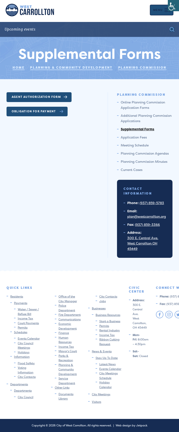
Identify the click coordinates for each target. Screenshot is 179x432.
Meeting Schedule (135, 145)
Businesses (99, 308)
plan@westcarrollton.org (146, 216)
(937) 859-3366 (147, 224)
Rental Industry (109, 330)
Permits (23, 327)
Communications (70, 319)
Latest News (107, 364)
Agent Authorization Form (36, 97)
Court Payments (28, 323)
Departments (19, 384)
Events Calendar (29, 338)
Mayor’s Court (68, 351)
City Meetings (101, 394)
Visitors (96, 402)
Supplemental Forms (137, 129)
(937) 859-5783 (152, 203)
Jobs (102, 301)
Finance (64, 333)
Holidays (23, 352)
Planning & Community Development (68, 369)
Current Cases (131, 169)
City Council (25, 397)
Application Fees (134, 137)
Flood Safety (26, 363)
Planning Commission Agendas (145, 153)
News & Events (102, 351)
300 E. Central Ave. (142, 238)
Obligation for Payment (34, 111)
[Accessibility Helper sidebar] (173, 5)
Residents (16, 296)
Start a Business (109, 321)
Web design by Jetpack (131, 425)
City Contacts (27, 377)
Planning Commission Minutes (144, 161)
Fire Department (70, 315)
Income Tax (25, 318)
